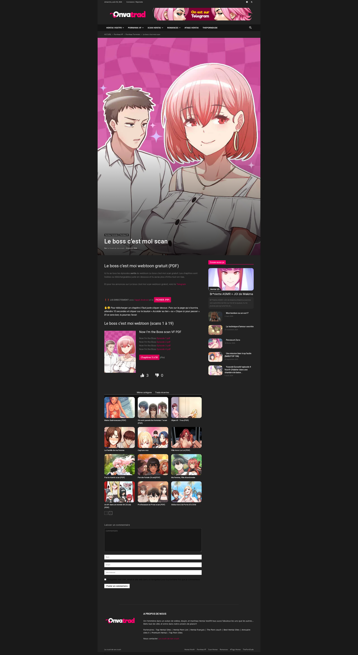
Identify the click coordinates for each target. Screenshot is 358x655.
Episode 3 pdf (163, 345)
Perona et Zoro (233, 340)
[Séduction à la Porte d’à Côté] (186, 491)
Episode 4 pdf (163, 349)
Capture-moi (143, 450)
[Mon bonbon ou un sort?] (215, 316)
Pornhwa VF (134, 27)
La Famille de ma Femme (114, 450)
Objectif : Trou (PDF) (180, 420)
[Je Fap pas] (157, 375)
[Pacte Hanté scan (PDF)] (119, 464)
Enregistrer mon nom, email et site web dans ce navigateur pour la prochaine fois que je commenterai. (153, 579)
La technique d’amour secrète (240, 326)
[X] (251, 2)
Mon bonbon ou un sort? (237, 313)
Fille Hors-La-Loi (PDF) (180, 450)
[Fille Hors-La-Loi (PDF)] (186, 437)
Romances (172, 27)
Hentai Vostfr (114, 27)
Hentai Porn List (180, 629)
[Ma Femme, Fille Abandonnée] (186, 464)
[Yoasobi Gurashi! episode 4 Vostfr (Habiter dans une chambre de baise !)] (215, 370)
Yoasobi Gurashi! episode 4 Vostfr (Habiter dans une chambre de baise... (238, 370)
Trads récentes (162, 392)
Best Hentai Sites (231, 629)
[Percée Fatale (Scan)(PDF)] (153, 464)
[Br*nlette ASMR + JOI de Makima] (231, 279)
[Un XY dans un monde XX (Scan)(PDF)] (119, 491)
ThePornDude (210, 27)
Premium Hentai (159, 632)
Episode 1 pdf (163, 338)
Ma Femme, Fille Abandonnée (183, 477)
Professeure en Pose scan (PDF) (151, 505)
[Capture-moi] (153, 437)
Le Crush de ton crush (115, 248)
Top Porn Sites (175, 632)
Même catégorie (144, 392)
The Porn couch (214, 629)
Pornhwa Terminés (133, 34)
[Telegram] (247, 2)
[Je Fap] (142, 375)
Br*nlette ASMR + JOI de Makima (231, 294)
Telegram (181, 284)
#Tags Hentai (192, 27)
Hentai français (197, 629)
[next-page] (110, 513)
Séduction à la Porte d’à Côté (183, 505)
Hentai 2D (214, 289)
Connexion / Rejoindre (134, 2)
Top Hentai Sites (163, 629)
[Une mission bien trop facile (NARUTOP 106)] (215, 357)
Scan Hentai (154, 27)
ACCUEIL (107, 34)
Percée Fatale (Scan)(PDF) (149, 477)
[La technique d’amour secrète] (215, 330)
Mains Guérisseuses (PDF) (115, 420)
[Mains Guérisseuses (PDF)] (119, 407)
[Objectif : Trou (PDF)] (186, 407)
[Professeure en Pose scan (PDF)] (153, 491)
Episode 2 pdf (163, 342)
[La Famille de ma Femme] (119, 437)
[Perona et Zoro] (215, 343)
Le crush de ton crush (169, 638)
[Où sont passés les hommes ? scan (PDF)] (153, 407)
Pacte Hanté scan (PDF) (114, 477)
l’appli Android (142, 300)
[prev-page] (106, 513)
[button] (250, 28)
